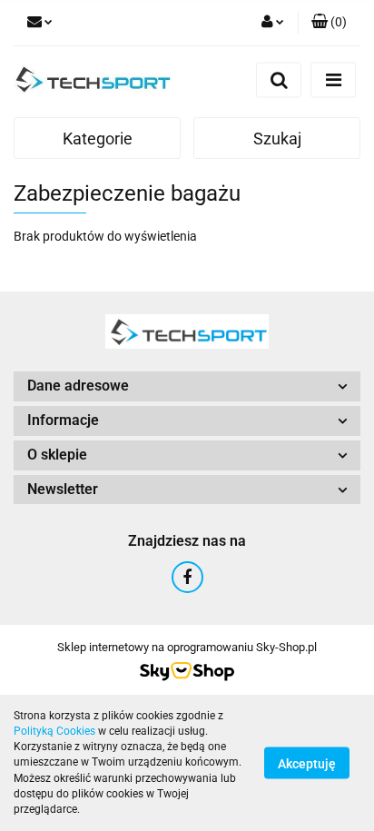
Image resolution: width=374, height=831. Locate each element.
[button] (329, 22)
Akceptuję (307, 764)
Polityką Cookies (54, 731)
